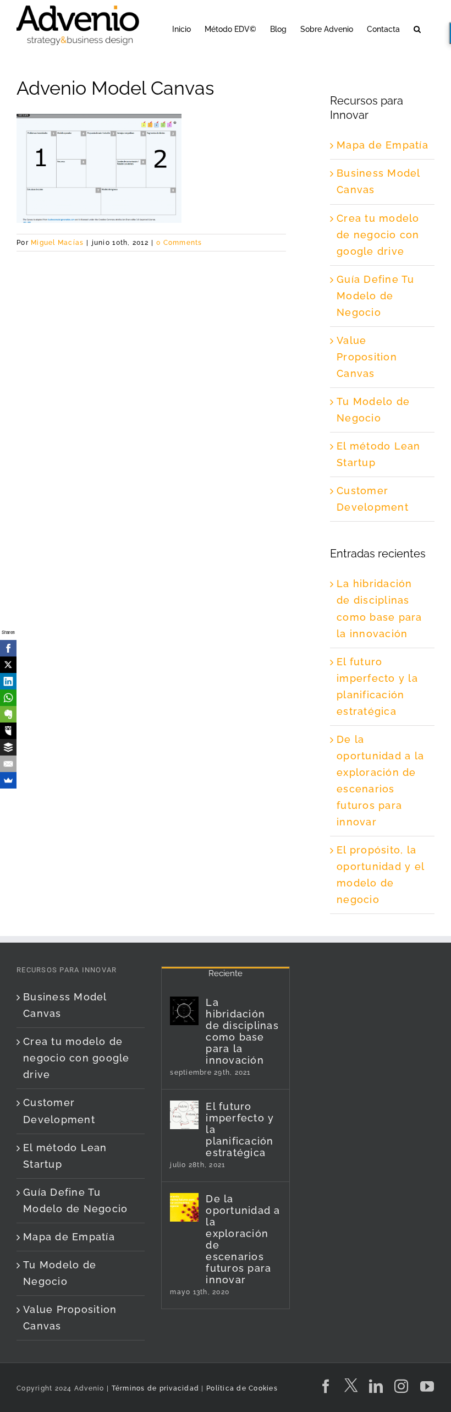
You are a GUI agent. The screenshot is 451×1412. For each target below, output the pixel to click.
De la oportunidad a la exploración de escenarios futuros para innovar (243, 1239)
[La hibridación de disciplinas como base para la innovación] (184, 1011)
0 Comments (179, 243)
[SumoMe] (8, 780)
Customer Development (59, 1111)
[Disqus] (151, 389)
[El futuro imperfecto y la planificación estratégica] (184, 1115)
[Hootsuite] (8, 731)
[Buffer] (8, 747)
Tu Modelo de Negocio (59, 1273)
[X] (8, 664)
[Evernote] (8, 714)
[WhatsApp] (8, 697)
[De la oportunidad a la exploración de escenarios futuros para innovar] (184, 1207)
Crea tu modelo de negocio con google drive (378, 234)
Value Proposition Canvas (367, 357)
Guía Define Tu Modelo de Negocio (376, 295)
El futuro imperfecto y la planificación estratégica (240, 1129)
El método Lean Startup (65, 1156)
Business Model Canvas (65, 1005)
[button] (417, 28)
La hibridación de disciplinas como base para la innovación (242, 1031)
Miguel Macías (57, 243)
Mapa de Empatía (382, 145)
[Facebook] (8, 648)
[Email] (8, 764)
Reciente (225, 973)
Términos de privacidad (154, 1388)
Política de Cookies (242, 1388)
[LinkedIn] (8, 681)
